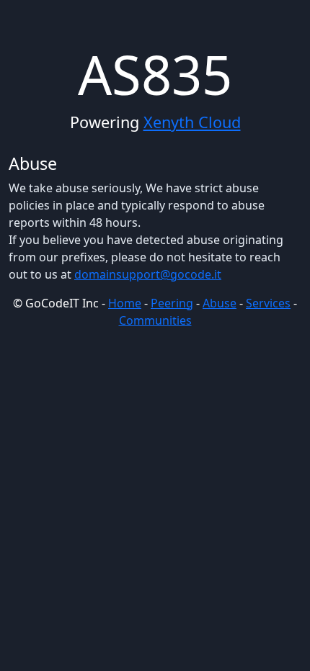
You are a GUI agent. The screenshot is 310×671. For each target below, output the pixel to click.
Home (124, 303)
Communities (155, 320)
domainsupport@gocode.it (147, 274)
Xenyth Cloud (192, 122)
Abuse (219, 303)
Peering (172, 303)
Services (268, 303)
